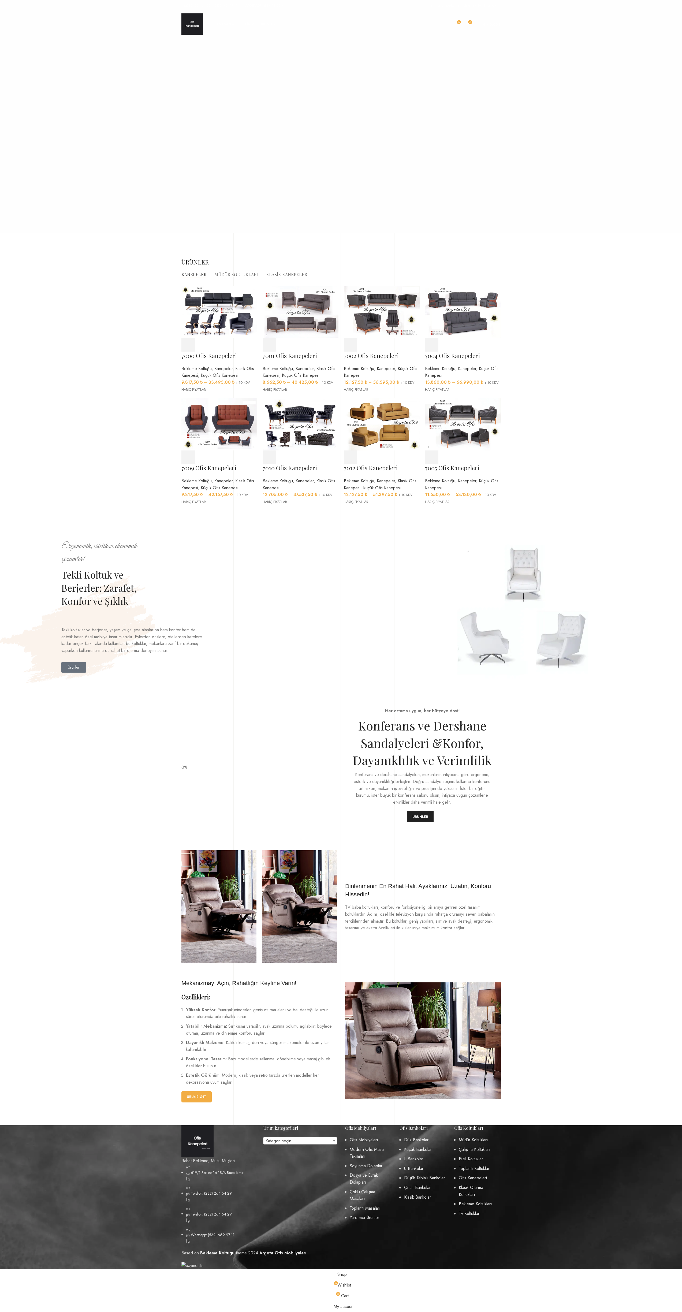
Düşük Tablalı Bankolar (424, 1178)
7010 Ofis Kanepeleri (290, 468)
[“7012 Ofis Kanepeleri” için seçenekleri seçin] (350, 457)
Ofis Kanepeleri (473, 1178)
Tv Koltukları (470, 1213)
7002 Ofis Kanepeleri (371, 356)
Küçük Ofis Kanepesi (219, 375)
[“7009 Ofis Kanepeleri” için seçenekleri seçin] (188, 457)
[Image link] (197, 1141)
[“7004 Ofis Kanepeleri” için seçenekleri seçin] (431, 345)
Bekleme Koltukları (475, 1204)
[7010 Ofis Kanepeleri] (300, 424)
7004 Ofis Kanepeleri (452, 356)
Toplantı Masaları (365, 1208)
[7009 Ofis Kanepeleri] (219, 424)
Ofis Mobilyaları (364, 1140)
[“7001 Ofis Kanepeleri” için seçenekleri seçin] (269, 345)
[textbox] (300, 1141)
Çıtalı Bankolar (417, 1187)
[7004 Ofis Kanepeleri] (463, 311)
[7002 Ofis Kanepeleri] (382, 311)
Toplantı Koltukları (475, 1168)
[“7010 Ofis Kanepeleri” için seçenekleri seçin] (269, 457)
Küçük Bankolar (418, 1149)
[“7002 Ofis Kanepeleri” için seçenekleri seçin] (350, 345)
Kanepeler (223, 369)
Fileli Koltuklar (471, 1159)
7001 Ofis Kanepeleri (290, 356)
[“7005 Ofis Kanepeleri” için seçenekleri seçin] (431, 457)
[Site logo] (192, 24)
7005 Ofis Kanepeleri (452, 468)
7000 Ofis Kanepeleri (209, 356)
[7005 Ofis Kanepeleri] (463, 424)
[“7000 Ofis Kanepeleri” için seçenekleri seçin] (188, 345)
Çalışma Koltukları (474, 1149)
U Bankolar (413, 1168)
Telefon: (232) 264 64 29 (211, 1193)
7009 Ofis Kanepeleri (208, 468)
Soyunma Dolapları (367, 1166)
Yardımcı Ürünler (364, 1217)
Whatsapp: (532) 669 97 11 (212, 1235)
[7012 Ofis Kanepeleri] (382, 424)
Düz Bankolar (416, 1140)
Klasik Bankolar (417, 1197)
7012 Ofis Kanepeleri (371, 468)
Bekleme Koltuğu (196, 369)
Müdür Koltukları (473, 1140)
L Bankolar (413, 1159)
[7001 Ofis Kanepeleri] (300, 311)
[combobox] (300, 1141)
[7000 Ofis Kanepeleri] (219, 311)
